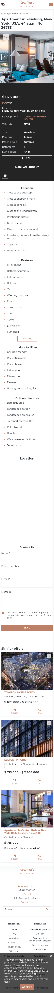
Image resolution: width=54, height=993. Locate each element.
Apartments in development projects (40, 939)
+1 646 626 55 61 (27, 890)
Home (14, 929)
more (27, 338)
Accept (27, 987)
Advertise (14, 938)
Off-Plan (40, 933)
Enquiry (14, 713)
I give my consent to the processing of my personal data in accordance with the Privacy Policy (28, 615)
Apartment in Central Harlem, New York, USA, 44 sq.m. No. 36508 (25, 831)
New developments (40, 929)
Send (27, 627)
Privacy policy (14, 947)
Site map (13, 951)
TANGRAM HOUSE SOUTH (19, 692)
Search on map (40, 945)
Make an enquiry (27, 167)
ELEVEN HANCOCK (16, 760)
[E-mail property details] (5, 176)
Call (29, 158)
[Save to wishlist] (49, 656)
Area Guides (40, 949)
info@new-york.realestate (27, 898)
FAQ (14, 933)
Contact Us (14, 942)
